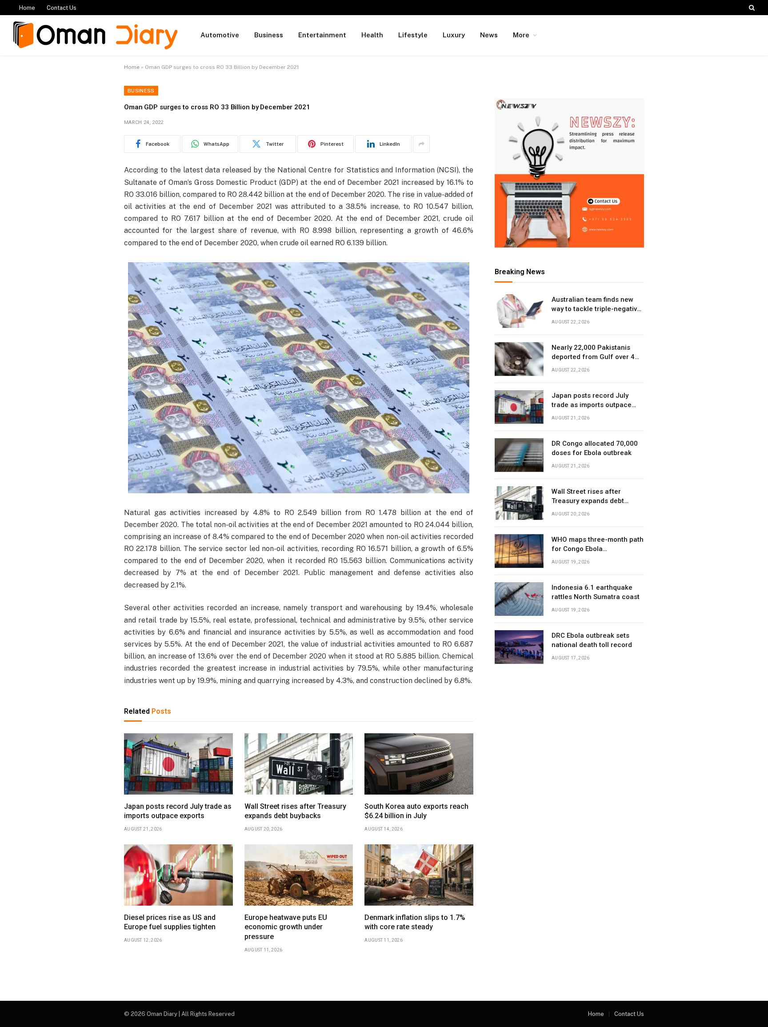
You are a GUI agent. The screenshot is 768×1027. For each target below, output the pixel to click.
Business (268, 35)
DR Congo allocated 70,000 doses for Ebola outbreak (595, 448)
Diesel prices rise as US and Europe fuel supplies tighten (170, 922)
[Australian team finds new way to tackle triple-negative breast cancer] (519, 311)
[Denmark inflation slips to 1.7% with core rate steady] (418, 875)
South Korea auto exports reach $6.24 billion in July (416, 811)
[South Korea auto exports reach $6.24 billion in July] (418, 764)
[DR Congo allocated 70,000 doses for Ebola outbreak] (519, 455)
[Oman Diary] (95, 35)
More (521, 35)
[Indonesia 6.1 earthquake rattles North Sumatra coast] (519, 599)
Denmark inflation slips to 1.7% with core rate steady (414, 922)
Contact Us (61, 7)
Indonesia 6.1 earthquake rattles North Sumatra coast (596, 592)
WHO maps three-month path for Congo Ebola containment (598, 544)
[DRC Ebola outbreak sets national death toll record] (519, 647)
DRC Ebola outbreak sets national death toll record (592, 640)
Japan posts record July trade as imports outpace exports (178, 811)
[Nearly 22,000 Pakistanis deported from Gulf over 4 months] (519, 359)
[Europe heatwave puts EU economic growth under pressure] (298, 875)
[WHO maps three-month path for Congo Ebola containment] (519, 551)
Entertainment (322, 35)
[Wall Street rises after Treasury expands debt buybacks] (298, 764)
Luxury (454, 35)
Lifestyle (413, 35)
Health (372, 35)
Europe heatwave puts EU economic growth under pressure (285, 927)
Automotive (219, 35)
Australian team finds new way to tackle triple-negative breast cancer (596, 305)
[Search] (751, 7)
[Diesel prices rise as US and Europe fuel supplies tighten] (178, 875)
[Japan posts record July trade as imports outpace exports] (178, 764)
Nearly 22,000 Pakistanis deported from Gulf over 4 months (593, 353)
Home (27, 7)
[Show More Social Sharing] (421, 144)
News (489, 35)
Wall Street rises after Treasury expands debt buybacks (295, 811)
